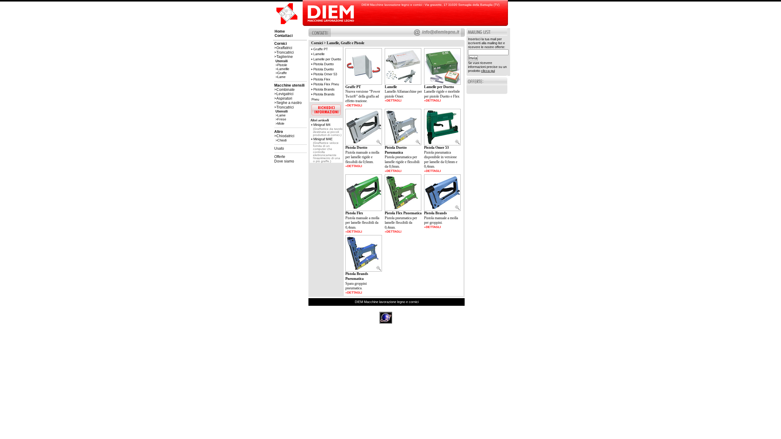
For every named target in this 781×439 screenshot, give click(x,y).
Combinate (285, 89)
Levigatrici (284, 94)
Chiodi (281, 140)
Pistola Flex (321, 79)
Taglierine (284, 57)
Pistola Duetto (323, 64)
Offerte (279, 157)
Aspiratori (284, 98)
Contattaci (284, 36)
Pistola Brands (324, 89)
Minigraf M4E (323, 139)
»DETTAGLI (353, 105)
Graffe (282, 73)
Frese (281, 119)
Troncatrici (285, 52)
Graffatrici (284, 48)
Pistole (282, 65)
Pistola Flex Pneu (326, 84)
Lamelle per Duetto (327, 59)
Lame (281, 77)
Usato (279, 148)
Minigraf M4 (321, 125)
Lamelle (319, 54)
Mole (280, 123)
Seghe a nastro (289, 103)
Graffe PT (320, 49)
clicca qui (488, 71)
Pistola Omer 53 (325, 74)
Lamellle (283, 69)
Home (280, 31)
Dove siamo (284, 161)
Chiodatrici (285, 136)
